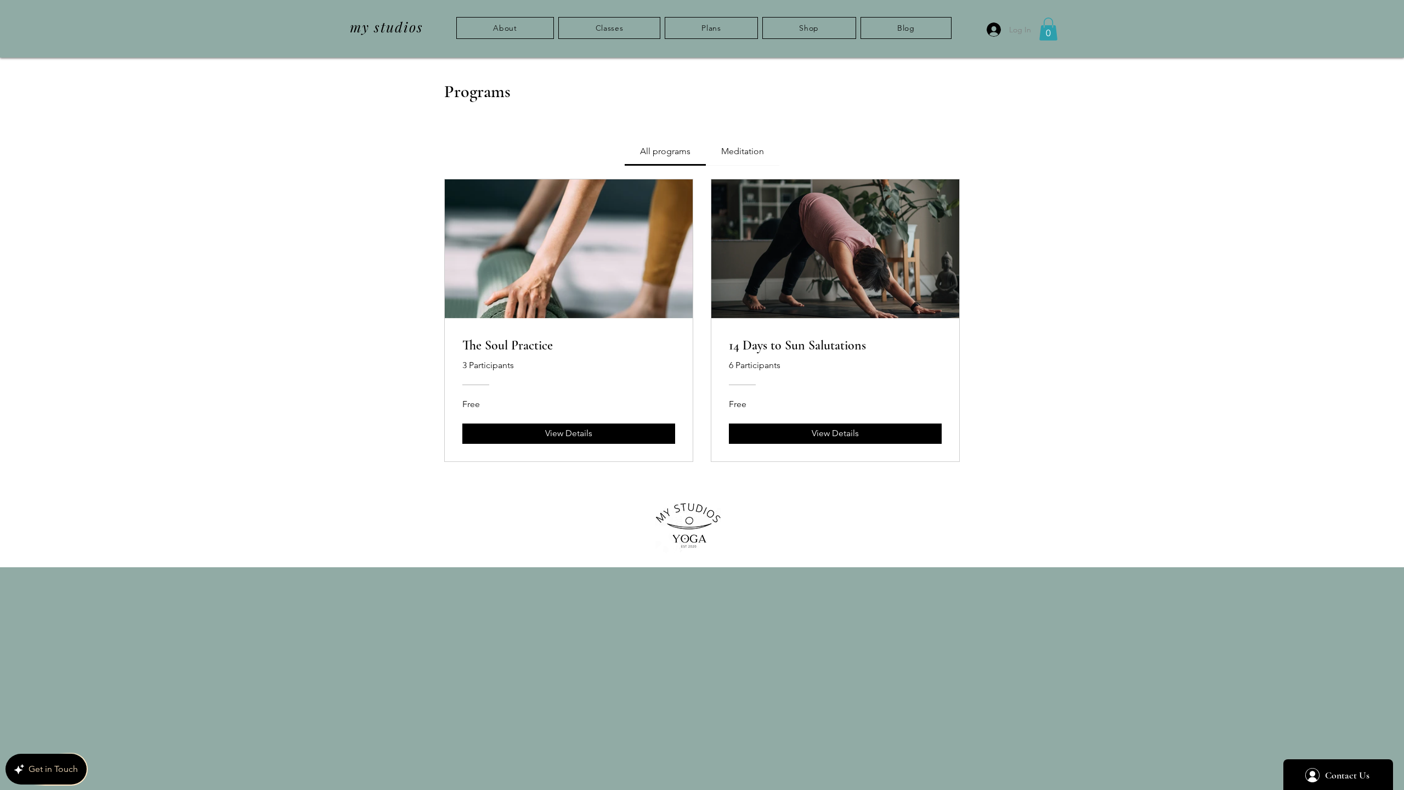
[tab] (665, 151)
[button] (1048, 29)
